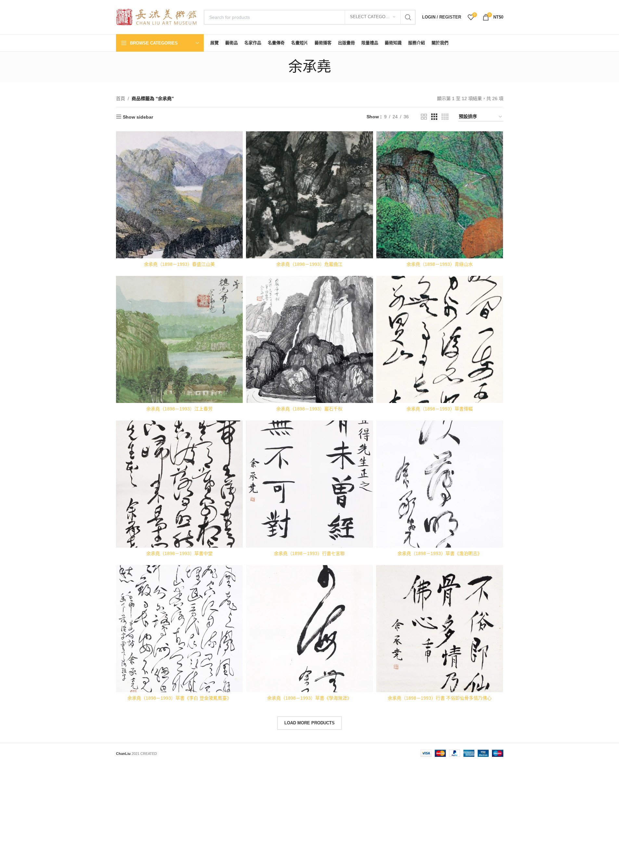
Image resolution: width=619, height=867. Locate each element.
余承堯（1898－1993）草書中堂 (179, 553)
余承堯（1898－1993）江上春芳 (179, 408)
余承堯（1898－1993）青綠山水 (439, 264)
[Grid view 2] (424, 117)
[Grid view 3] (434, 117)
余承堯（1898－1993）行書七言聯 (309, 553)
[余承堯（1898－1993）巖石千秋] (309, 339)
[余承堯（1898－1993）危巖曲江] (309, 194)
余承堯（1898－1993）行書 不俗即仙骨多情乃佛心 (440, 698)
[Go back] (280, 66)
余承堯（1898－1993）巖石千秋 (309, 408)
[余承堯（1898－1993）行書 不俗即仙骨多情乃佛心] (439, 628)
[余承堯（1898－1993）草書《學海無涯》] (309, 628)
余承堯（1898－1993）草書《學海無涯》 (309, 698)
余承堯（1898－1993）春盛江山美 (179, 264)
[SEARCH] (408, 17)
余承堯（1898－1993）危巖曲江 (309, 264)
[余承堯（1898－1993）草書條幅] (439, 339)
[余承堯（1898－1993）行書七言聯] (309, 484)
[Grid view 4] (445, 117)
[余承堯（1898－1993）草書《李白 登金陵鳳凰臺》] (179, 628)
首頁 (120, 98)
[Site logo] (156, 16)
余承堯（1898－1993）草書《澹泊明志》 (439, 553)
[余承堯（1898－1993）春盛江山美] (179, 194)
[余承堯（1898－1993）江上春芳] (179, 339)
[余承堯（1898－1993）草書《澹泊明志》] (439, 484)
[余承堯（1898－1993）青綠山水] (439, 194)
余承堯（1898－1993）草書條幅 (439, 408)
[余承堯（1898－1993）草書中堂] (179, 484)
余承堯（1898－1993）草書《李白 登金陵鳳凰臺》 (179, 698)
